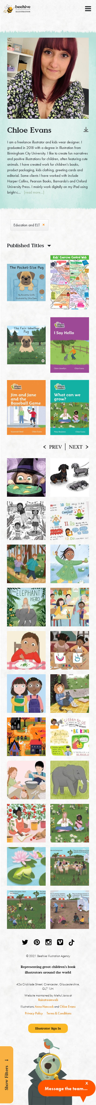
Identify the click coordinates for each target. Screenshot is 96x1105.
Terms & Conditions (59, 1013)
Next (75, 446)
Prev (55, 446)
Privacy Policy (34, 1013)
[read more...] (34, 192)
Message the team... (66, 1088)
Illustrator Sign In (48, 1028)
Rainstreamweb (48, 1000)
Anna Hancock (44, 1006)
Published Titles (25, 245)
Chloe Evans (67, 1006)
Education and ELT (27, 225)
